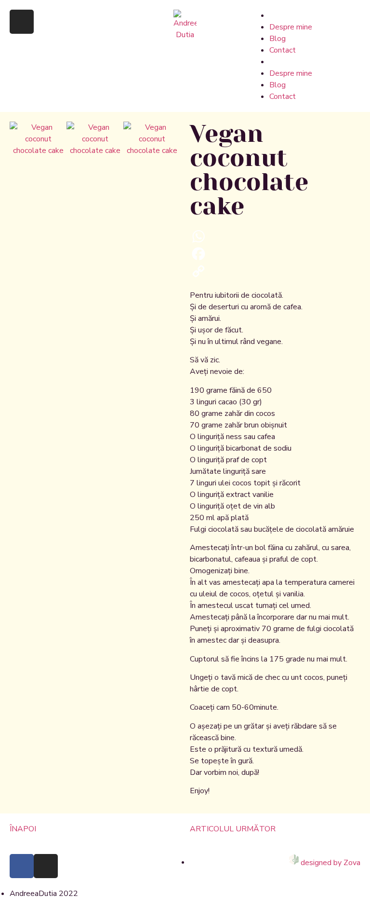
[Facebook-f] (22, 866)
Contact (282, 50)
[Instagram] (22, 22)
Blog (277, 38)
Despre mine (290, 27)
